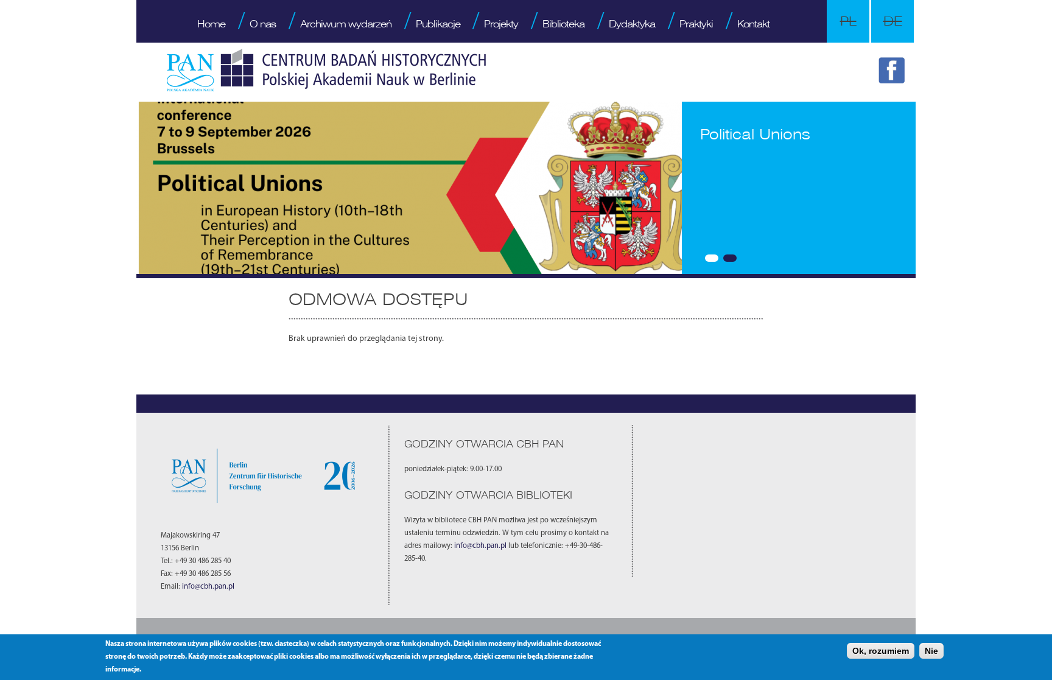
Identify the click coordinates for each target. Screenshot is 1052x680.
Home (211, 24)
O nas (263, 24)
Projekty (501, 24)
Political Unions (755, 134)
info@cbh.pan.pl (208, 587)
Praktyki (696, 24)
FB (893, 72)
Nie (931, 651)
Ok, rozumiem (880, 651)
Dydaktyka (632, 24)
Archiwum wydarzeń (345, 24)
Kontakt (753, 24)
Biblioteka (563, 24)
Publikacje (438, 24)
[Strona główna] (326, 70)
